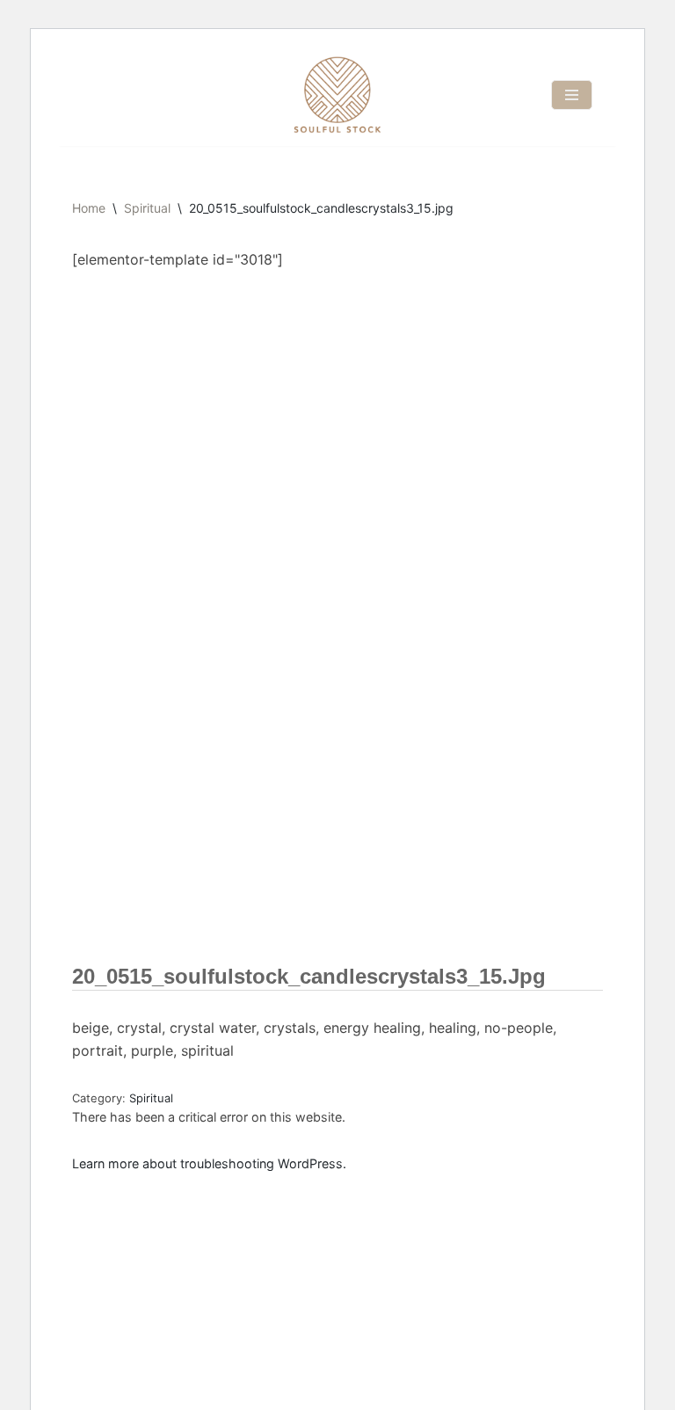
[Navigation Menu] (571, 95)
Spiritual (147, 207)
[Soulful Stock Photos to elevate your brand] (337, 94)
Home (88, 207)
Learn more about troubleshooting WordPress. (209, 1163)
